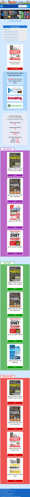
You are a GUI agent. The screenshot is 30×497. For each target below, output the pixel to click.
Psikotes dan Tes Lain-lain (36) (11, 39)
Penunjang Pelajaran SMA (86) (11, 34)
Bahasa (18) (6, 29)
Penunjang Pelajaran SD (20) (10, 31)
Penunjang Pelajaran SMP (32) (11, 37)
